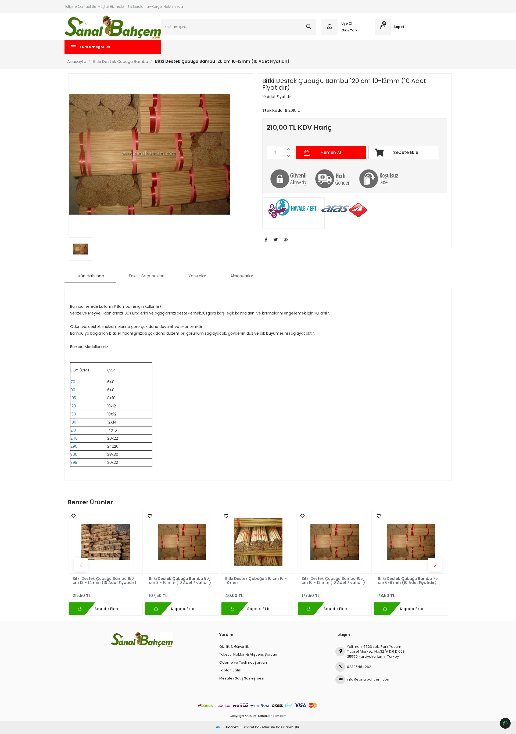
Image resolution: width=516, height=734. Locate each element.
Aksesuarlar (241, 276)
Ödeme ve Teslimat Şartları (243, 662)
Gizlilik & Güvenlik (234, 646)
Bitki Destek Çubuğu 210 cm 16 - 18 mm (256, 580)
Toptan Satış (230, 670)
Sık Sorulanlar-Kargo (144, 6)
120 (73, 406)
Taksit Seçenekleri (146, 276)
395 (73, 462)
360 (73, 454)
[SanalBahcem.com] (112, 26)
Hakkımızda (173, 6)
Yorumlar (197, 276)
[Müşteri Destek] (505, 723)
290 (73, 446)
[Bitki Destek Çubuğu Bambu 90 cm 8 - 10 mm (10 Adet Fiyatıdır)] (182, 542)
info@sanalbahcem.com (368, 679)
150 (73, 414)
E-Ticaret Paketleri (254, 727)
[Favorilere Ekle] (72, 515)
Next (435, 565)
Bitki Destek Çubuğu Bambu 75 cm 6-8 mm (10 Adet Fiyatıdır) (408, 580)
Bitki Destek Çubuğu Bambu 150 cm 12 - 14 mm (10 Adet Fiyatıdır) (104, 580)
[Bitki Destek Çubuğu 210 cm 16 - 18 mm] (258, 542)
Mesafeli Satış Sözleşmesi (241, 678)
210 (73, 430)
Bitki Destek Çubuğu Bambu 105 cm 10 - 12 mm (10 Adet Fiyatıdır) (333, 580)
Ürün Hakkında (90, 276)
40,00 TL (234, 595)
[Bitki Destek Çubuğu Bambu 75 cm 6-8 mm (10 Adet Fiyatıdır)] (411, 542)
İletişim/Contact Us (80, 6)
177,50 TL (311, 595)
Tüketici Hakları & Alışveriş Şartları (248, 654)
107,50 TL (158, 595)
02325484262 (359, 666)
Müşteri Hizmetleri (112, 6)
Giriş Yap (349, 30)
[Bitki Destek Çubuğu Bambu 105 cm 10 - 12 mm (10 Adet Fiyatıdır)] (334, 542)
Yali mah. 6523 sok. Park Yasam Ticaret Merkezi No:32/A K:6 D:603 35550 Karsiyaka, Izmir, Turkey (376, 651)
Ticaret (227, 727)
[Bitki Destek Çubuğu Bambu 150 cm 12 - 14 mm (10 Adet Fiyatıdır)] (105, 542)
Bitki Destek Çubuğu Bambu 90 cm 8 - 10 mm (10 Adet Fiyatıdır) (180, 580)
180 (73, 422)
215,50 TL (82, 595)
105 (73, 398)
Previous (81, 565)
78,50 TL (386, 595)
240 (74, 438)
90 (72, 390)
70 (72, 382)
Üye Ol (346, 23)
